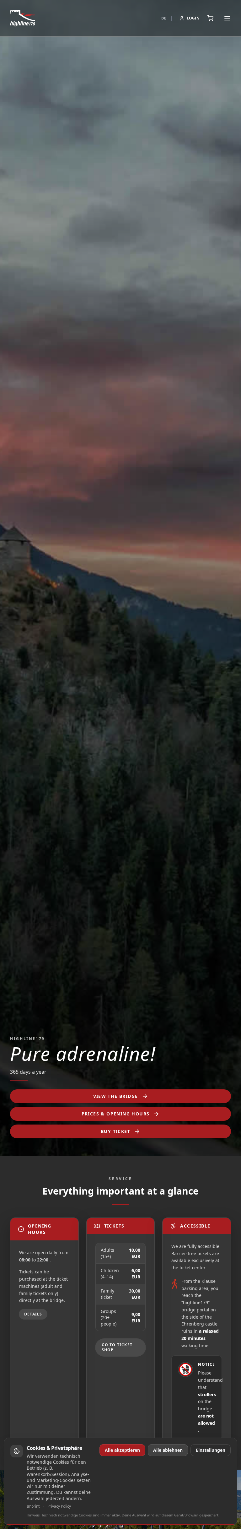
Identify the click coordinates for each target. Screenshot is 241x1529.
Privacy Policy (59, 1506)
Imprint (33, 1506)
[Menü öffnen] (227, 18)
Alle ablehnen (168, 1450)
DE (163, 18)
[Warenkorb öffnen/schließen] (211, 18)
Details (33, 1314)
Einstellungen (210, 1450)
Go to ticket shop (117, 1347)
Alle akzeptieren (122, 1450)
